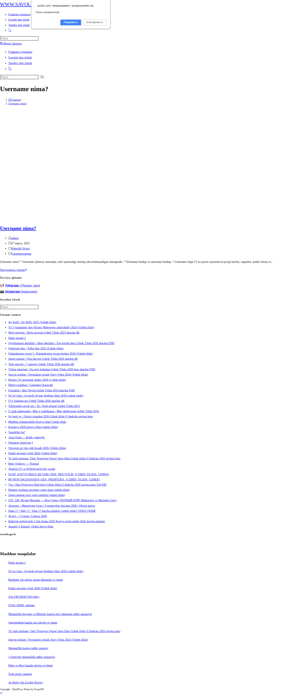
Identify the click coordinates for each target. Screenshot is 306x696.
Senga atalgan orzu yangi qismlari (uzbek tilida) (36, 495)
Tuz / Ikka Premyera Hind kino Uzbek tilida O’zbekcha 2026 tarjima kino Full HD (57, 484)
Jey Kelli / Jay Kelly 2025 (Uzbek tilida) (32, 322)
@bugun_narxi (22, 285)
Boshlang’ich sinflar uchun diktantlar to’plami (35, 579)
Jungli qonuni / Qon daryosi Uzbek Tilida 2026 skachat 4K (43, 358)
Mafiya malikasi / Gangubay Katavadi (30, 385)
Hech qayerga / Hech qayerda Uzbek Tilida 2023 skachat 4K (44, 332)
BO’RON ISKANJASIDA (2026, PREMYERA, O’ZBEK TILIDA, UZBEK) (54, 479)
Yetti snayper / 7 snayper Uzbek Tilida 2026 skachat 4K (41, 364)
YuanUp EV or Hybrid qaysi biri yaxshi (31, 468)
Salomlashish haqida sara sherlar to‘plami (32, 622)
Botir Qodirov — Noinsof (23, 463)
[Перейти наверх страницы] (1, 693)
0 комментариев (21, 253)
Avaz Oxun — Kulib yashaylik (26, 437)
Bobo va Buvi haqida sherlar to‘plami (30, 665)
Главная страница (20, 51)
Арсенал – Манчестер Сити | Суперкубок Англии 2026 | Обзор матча (51, 505)
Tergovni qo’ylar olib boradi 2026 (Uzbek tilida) (37, 448)
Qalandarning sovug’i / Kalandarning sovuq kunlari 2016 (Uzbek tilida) (50, 353)
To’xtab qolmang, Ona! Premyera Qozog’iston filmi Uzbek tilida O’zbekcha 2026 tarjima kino (64, 458)
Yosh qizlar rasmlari (20, 674)
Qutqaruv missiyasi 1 (20, 442)
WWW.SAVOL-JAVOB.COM (30, 4)
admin (15, 238)
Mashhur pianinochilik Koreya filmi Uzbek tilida (37, 421)
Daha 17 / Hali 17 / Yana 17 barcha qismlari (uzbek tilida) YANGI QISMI (52, 510)
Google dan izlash (20, 57)
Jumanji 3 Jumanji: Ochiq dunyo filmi (30, 526)
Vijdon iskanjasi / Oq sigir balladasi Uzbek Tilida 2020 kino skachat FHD (51, 369)
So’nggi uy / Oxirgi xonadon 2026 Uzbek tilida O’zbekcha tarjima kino (50, 416)
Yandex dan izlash (20, 63)
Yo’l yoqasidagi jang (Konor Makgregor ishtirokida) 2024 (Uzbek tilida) (51, 327)
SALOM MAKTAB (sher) (23, 596)
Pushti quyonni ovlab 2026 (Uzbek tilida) (32, 453)
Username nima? (17, 103)
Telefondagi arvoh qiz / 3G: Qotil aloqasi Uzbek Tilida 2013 (44, 406)
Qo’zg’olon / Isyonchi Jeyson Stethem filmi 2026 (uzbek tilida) (45, 395)
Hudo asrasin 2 (17, 338)
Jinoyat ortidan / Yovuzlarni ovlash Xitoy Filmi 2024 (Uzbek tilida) (48, 374)
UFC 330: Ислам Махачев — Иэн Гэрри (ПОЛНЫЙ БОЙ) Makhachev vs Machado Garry (62, 500)
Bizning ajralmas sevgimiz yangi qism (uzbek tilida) (39, 489)
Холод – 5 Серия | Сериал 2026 (27, 516)
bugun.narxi (21, 291)
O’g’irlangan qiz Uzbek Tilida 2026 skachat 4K (36, 400)
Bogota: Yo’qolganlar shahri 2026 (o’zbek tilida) (37, 379)
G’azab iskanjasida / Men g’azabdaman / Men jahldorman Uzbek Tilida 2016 (53, 411)
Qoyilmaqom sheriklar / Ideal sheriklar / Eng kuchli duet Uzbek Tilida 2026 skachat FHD (61, 343)
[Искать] (42, 77)
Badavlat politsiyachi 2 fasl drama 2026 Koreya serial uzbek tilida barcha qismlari (56, 521)
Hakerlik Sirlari (20, 248)
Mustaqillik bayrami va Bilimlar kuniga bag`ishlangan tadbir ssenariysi (50, 614)
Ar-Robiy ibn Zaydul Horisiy (25, 682)
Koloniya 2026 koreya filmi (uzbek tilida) (33, 427)
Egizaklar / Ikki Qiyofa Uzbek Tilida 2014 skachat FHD (41, 390)
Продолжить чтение (13, 270)
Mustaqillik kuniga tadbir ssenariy (28, 648)
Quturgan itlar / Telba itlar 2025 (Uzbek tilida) (35, 348)
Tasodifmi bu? (16, 432)
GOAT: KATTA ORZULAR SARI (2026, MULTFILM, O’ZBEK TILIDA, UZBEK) (58, 474)
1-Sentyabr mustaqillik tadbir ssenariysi (31, 657)
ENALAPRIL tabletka (21, 605)
